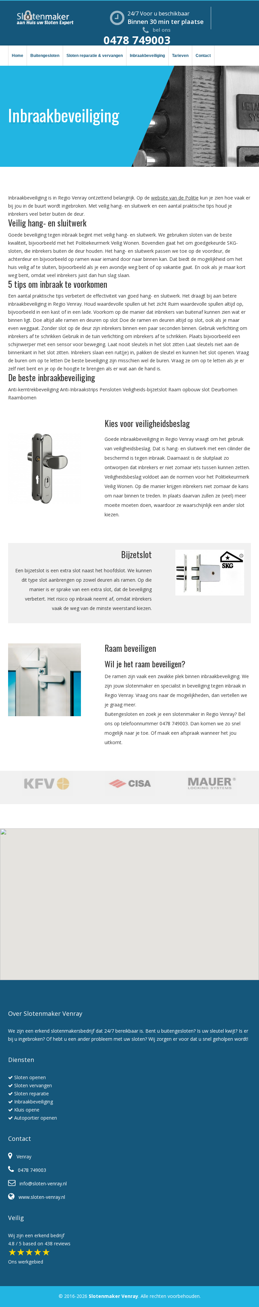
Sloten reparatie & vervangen (94, 55)
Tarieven (180, 55)
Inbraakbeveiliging (147, 55)
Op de (144, 197)
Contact (203, 55)
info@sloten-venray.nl (41, 1183)
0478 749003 (137, 40)
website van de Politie (175, 197)
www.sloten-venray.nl (40, 1197)
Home (17, 55)
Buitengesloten (44, 55)
